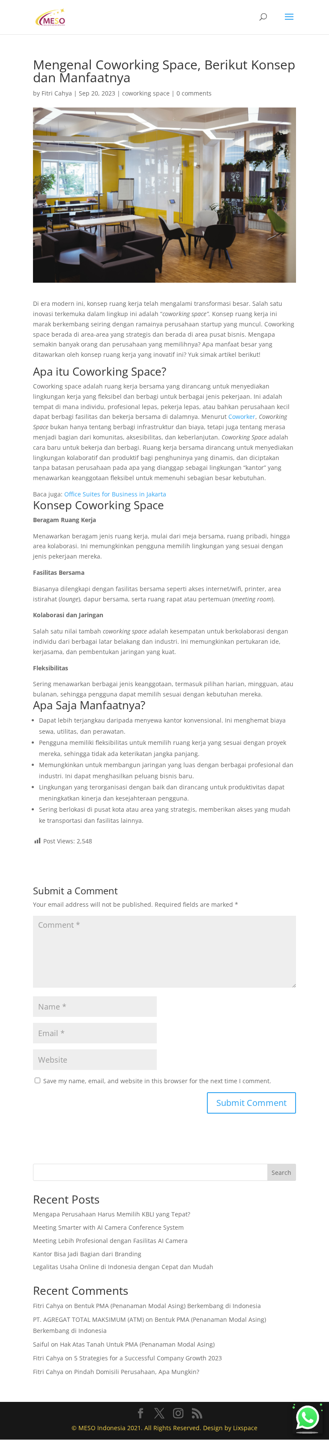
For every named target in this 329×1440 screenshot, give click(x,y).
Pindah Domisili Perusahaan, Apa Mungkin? (136, 1372)
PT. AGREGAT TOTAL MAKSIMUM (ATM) (88, 1319)
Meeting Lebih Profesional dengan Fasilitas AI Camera (110, 1241)
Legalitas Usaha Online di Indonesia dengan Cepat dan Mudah (123, 1267)
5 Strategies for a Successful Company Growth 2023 (148, 1358)
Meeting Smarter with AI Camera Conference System (108, 1227)
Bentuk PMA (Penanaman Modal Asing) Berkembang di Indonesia (167, 1306)
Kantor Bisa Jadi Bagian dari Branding (87, 1254)
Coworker (241, 416)
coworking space (146, 93)
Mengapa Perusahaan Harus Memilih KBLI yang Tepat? (111, 1214)
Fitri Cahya (57, 93)
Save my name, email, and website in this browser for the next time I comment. (157, 1081)
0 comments (194, 93)
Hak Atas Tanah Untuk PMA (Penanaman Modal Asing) (137, 1344)
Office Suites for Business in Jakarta (115, 494)
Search (281, 1172)
